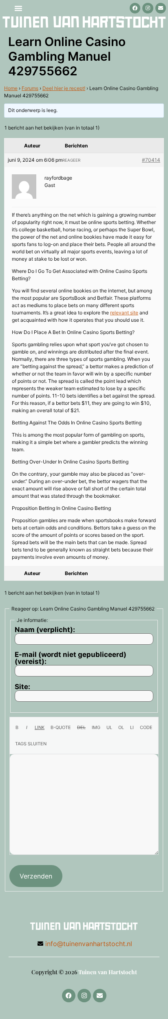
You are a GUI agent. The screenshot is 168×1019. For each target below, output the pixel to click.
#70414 (151, 160)
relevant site (124, 313)
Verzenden (36, 876)
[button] (18, 8)
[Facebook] (135, 8)
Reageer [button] (71, 160)
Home (11, 88)
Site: (22, 686)
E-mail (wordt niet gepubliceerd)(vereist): (70, 658)
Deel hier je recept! (63, 88)
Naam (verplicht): (45, 629)
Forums (30, 88)
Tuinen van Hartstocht (107, 972)
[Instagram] (147, 8)
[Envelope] (160, 8)
